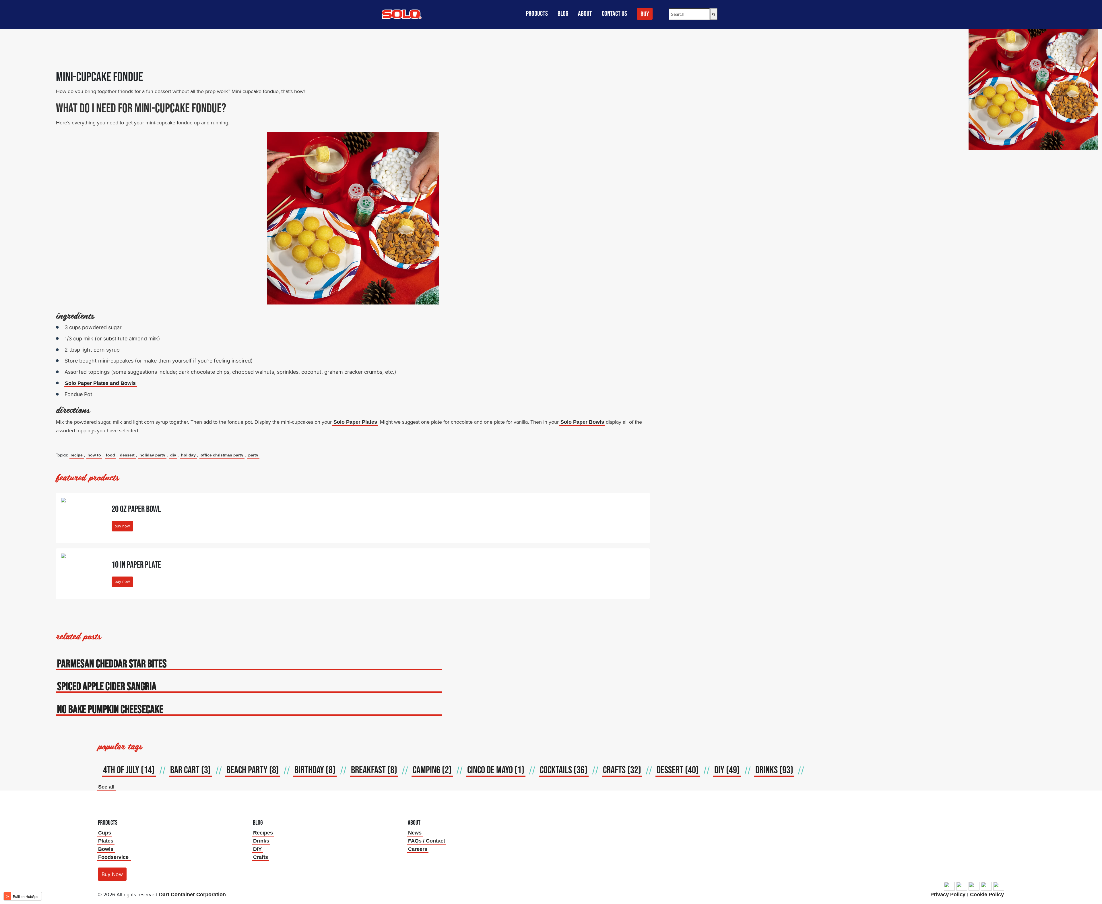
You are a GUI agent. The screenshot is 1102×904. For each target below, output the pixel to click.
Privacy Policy (947, 894)
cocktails (563, 769)
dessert (127, 455)
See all (106, 787)
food (110, 455)
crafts (622, 769)
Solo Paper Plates (355, 422)
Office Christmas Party (222, 455)
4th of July (129, 769)
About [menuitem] (585, 13)
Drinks (261, 841)
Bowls (105, 849)
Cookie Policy (987, 894)
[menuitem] (645, 16)
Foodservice (113, 857)
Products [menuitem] (537, 13)
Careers (417, 849)
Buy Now (112, 874)
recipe (77, 455)
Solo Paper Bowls (582, 422)
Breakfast (374, 769)
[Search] (713, 14)
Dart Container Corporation (192, 894)
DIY (173, 455)
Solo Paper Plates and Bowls (100, 383)
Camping (432, 769)
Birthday (314, 769)
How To (94, 455)
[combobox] (689, 14)
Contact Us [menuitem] (614, 13)
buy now (122, 526)
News (415, 833)
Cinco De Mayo (495, 769)
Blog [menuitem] (563, 13)
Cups (104, 833)
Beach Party (252, 769)
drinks (774, 769)
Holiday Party (152, 455)
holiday (188, 455)
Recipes (263, 833)
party (253, 455)
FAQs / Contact (426, 841)
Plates (105, 841)
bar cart (190, 769)
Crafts (260, 857)
